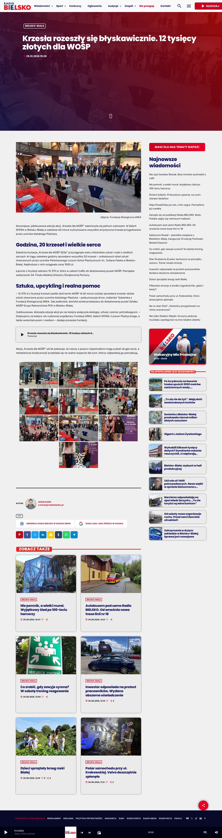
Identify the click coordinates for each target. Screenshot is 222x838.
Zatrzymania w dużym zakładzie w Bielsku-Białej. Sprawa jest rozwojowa (181, 534)
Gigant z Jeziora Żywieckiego (183, 434)
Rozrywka (160, 348)
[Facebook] (205, 819)
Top (19, 516)
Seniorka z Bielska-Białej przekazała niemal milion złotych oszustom (180, 417)
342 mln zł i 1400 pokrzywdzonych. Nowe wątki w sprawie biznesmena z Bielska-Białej (183, 485)
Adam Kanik (44, 502)
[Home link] (17, 6)
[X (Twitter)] (191, 819)
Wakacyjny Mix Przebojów (175, 354)
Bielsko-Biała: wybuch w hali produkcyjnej (183, 467)
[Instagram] (200, 819)
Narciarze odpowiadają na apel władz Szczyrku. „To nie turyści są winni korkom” (182, 500)
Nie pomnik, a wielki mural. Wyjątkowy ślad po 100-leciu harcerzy (43, 609)
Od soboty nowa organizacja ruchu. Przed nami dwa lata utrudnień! (182, 517)
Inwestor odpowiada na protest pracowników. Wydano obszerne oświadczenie (110, 691)
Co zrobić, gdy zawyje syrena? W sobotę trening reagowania (44, 689)
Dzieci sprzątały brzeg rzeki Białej (42, 770)
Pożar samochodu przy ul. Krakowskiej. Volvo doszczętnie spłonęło (111, 772)
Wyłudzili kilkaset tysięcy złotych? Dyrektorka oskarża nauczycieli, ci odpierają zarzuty (182, 452)
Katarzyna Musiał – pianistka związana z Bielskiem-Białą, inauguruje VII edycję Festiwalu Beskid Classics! (176, 239)
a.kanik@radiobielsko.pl (51, 505)
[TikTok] (196, 819)
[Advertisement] (111, 86)
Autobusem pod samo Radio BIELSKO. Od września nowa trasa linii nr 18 (108, 609)
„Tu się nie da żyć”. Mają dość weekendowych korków (183, 400)
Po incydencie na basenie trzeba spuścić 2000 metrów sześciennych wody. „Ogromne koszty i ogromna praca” (182, 387)
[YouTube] (187, 819)
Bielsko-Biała (34, 26)
